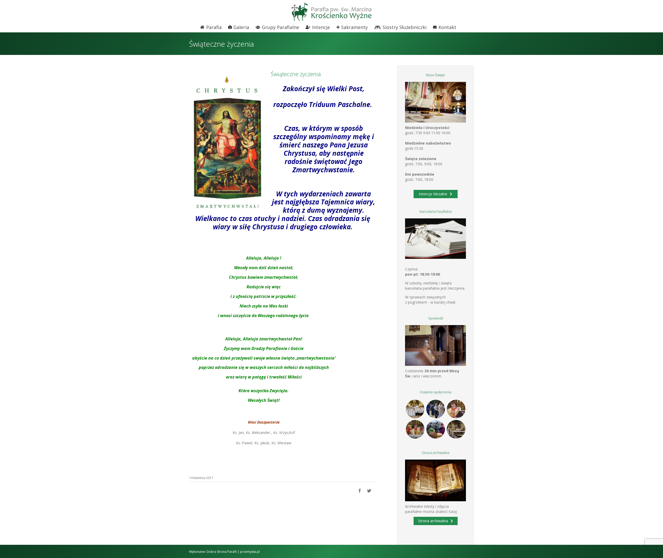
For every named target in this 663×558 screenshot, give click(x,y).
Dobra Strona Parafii (222, 551)
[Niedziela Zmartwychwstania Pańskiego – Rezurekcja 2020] (456, 429)
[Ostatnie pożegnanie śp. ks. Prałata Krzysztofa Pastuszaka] (435, 429)
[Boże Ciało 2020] (435, 409)
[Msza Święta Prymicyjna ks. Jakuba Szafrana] (415, 429)
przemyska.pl (250, 551)
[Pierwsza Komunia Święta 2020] (415, 409)
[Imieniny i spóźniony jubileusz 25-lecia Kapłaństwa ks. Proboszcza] (456, 409)
